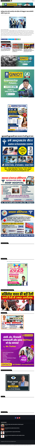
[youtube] (19, 419)
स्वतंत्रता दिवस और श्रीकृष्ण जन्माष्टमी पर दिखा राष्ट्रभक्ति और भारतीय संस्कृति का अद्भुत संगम (14, 425)
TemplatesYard (7, 444)
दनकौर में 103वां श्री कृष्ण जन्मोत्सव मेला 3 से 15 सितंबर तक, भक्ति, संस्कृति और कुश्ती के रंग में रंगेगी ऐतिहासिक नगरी (17, 50)
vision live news (8, 442)
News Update (4, 9)
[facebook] (15, 419)
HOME (27, 444)
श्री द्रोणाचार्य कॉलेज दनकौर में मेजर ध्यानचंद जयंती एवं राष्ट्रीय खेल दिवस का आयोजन (20, 0)
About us (30, 444)
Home (1, 9)
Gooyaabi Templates (14, 444)
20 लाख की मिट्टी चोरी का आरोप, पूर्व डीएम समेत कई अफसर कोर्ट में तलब (12, 429)
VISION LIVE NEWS (17, 6)
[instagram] (17, 419)
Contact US (33, 444)
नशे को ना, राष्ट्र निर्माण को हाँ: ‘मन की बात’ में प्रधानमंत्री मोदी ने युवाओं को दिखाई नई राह (6, 50)
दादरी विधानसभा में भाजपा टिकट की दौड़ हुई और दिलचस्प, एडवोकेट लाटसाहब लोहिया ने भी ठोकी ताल (15, 436)
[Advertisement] (17, 251)
